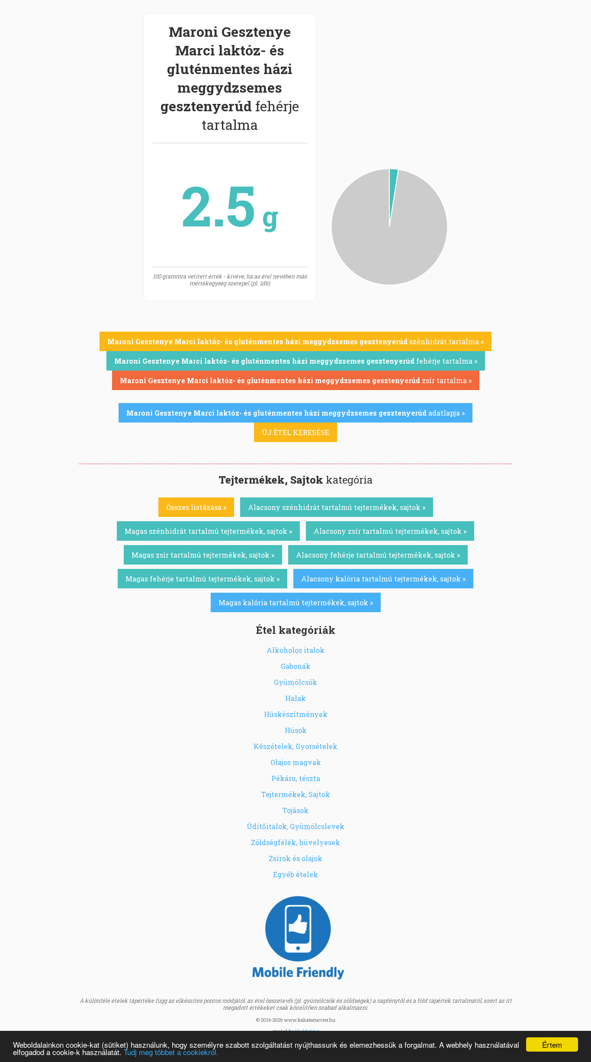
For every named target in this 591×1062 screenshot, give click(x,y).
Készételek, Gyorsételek (295, 746)
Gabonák (296, 666)
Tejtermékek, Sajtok (295, 794)
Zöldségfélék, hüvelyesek (295, 842)
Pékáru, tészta (295, 778)
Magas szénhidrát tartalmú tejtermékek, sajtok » (208, 531)
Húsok (296, 730)
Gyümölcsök (295, 682)
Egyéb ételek (295, 874)
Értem (552, 1044)
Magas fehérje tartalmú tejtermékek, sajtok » (202, 578)
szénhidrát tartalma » (295, 341)
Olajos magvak (295, 762)
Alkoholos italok (295, 650)
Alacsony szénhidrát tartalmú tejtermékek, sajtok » (336, 507)
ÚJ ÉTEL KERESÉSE (295, 432)
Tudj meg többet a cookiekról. (171, 1051)
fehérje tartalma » (295, 360)
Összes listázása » (196, 507)
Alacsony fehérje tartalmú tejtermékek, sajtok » (378, 554)
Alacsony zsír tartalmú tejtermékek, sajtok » (390, 531)
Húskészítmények (296, 714)
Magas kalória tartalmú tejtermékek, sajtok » (295, 602)
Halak (295, 698)
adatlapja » (295, 412)
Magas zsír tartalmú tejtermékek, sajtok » (203, 554)
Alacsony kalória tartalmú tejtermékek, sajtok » (383, 578)
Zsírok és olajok (295, 858)
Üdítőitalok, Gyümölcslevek (295, 826)
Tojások (295, 810)
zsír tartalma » (296, 380)
